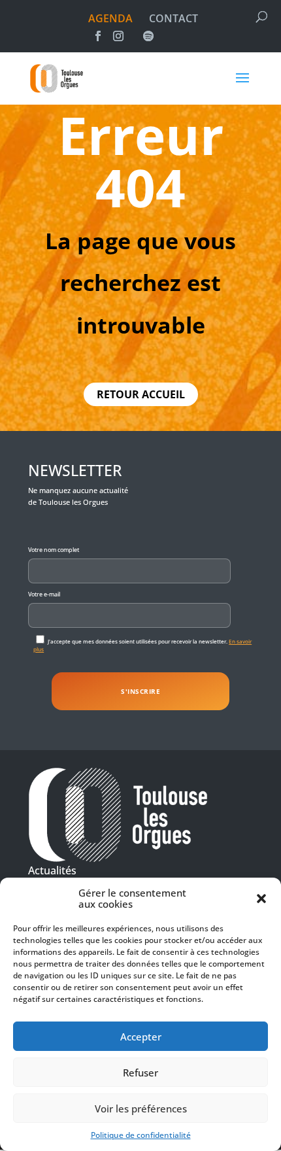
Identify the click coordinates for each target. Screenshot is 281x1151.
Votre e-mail (44, 594)
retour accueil (141, 394)
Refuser (140, 1072)
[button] (261, 898)
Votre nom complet (53, 549)
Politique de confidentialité (141, 1135)
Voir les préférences (141, 1108)
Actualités (52, 870)
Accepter (140, 1036)
